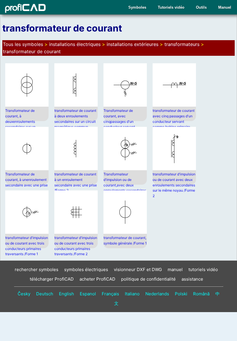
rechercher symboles (36, 269)
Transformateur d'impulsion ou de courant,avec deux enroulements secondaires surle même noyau (124, 185)
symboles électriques (86, 269)
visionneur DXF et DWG (138, 269)
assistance (192, 279)
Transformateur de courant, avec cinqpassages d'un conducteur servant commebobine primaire (121, 121)
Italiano (132, 293)
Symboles (137, 7)
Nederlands (157, 293)
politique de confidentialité (148, 279)
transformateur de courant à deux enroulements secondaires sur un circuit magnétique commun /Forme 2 (75, 121)
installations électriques (75, 44)
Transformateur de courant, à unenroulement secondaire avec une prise (26, 179)
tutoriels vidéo (203, 269)
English (66, 293)
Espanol (88, 293)
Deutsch (44, 293)
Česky (24, 293)
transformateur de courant (32, 51)
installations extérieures (132, 44)
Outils (201, 7)
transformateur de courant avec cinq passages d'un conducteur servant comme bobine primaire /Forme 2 (174, 121)
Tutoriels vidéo (171, 7)
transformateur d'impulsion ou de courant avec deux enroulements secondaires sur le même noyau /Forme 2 (174, 185)
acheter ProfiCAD (97, 279)
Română (201, 293)
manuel (175, 269)
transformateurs (181, 44)
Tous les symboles (23, 44)
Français (110, 293)
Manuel (224, 7)
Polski (181, 293)
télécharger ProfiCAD (52, 279)
